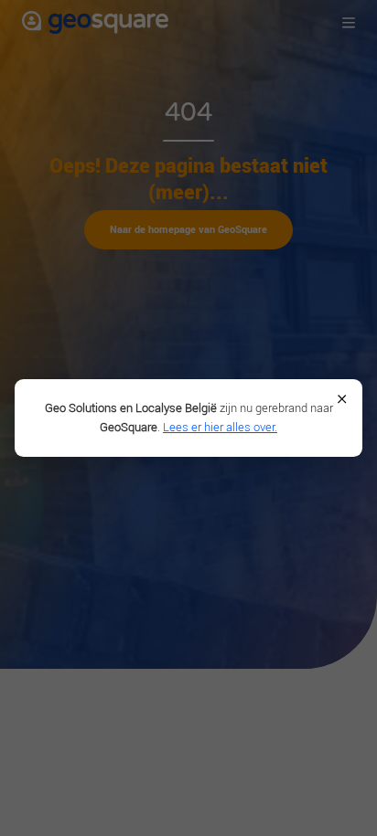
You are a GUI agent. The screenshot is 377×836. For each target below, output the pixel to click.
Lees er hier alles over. (220, 427)
